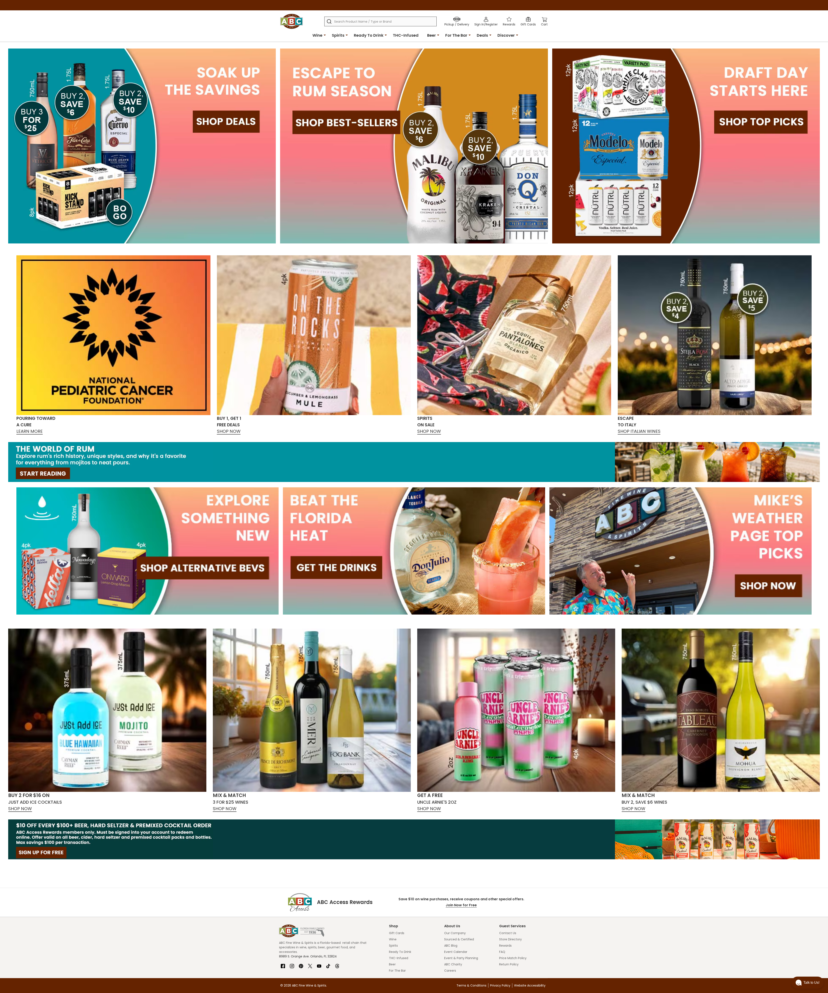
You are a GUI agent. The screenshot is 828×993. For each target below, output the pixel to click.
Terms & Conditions (471, 985)
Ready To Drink (368, 35)
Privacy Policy (500, 985)
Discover (506, 35)
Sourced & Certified (459, 939)
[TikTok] (328, 964)
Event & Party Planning (461, 958)
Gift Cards (396, 933)
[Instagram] (292, 964)
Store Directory (510, 939)
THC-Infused (406, 35)
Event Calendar (455, 952)
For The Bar (456, 35)
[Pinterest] (301, 964)
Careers (450, 970)
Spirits (338, 35)
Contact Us (507, 933)
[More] (325, 35)
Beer (431, 35)
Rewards (505, 945)
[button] (807, 983)
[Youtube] (319, 964)
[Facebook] (283, 964)
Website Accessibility (530, 985)
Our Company (455, 933)
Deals (482, 35)
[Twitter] (310, 964)
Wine (317, 35)
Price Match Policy (513, 958)
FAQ (502, 952)
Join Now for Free (461, 905)
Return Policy (509, 964)
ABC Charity (453, 964)
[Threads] (337, 964)
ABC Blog (450, 945)
